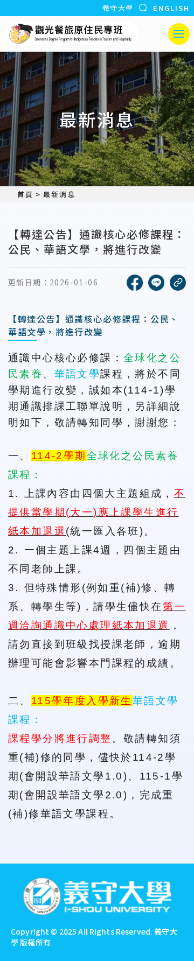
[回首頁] (71, 33)
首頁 (25, 194)
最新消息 (59, 194)
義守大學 (117, 8)
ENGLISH (171, 8)
